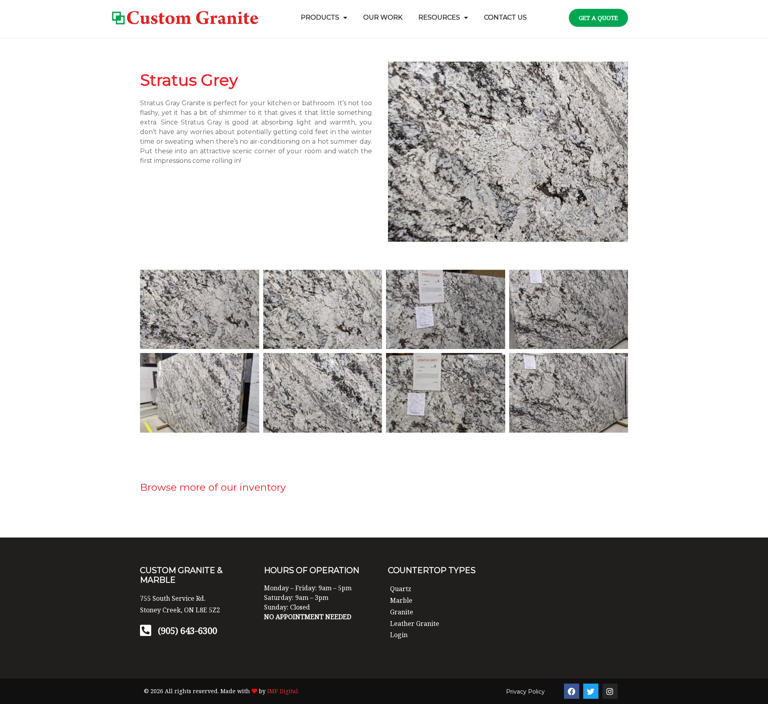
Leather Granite (414, 623)
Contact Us (505, 17)
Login (399, 634)
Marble (401, 600)
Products (320, 17)
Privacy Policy (525, 691)
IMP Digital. (283, 691)
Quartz (400, 588)
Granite (401, 612)
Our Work (382, 17)
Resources (439, 17)
